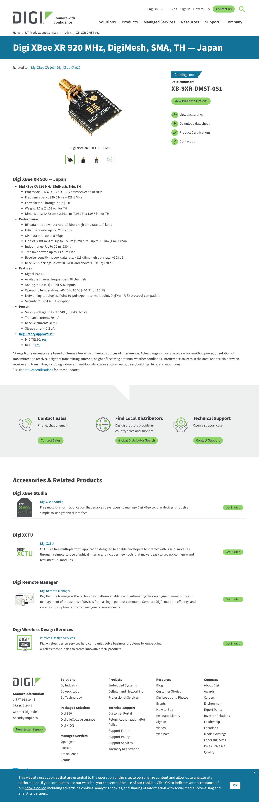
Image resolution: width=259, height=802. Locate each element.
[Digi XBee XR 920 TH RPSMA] (70, 159)
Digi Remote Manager (55, 591)
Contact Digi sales (25, 711)
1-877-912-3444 (24, 699)
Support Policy (119, 736)
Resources (190, 22)
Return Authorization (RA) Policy (126, 722)
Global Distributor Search (136, 440)
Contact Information (28, 694)
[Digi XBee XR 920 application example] (110, 159)
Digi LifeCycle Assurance (78, 719)
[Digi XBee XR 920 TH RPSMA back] (96, 159)
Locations (211, 728)
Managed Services (159, 22)
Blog (174, 9)
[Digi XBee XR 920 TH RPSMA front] (83, 159)
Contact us (187, 141)
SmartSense (69, 754)
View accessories (191, 114)
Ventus (66, 760)
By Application (71, 691)
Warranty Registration (123, 749)
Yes (44, 339)
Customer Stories (168, 691)
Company (233, 22)
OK (235, 785)
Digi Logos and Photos (172, 697)
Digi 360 (66, 713)
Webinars (163, 734)
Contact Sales (50, 440)
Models (67, 33)
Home (16, 33)
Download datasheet (195, 123)
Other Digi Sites (215, 740)
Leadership (212, 721)
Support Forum (119, 730)
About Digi (211, 685)
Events (161, 703)
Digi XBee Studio (52, 502)
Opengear (68, 741)
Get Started (233, 507)
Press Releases (214, 746)
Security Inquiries (25, 717)
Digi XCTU (47, 543)
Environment (213, 703)
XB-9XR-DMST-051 (88, 33)
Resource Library (168, 715)
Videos (161, 728)
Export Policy (213, 709)
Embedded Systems (122, 685)
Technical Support (121, 708)
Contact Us (224, 9)
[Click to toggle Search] (242, 9)
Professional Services (123, 697)
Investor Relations (217, 715)
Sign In (185, 9)
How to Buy (201, 9)
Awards (209, 691)
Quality (209, 752)
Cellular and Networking (125, 691)
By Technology (71, 697)
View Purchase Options (191, 101)
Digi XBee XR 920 (68, 67)
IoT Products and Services (41, 33)
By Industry (69, 685)
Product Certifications (195, 132)
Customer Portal (120, 713)
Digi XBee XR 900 (43, 67)
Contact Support (208, 440)
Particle (66, 747)
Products (130, 22)
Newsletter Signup (29, 729)
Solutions (107, 22)
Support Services (120, 743)
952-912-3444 (22, 705)
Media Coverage (215, 734)
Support (212, 22)
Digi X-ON (67, 725)
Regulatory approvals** (36, 334)
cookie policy (35, 788)
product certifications (38, 370)
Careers (209, 697)
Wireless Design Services (57, 638)
